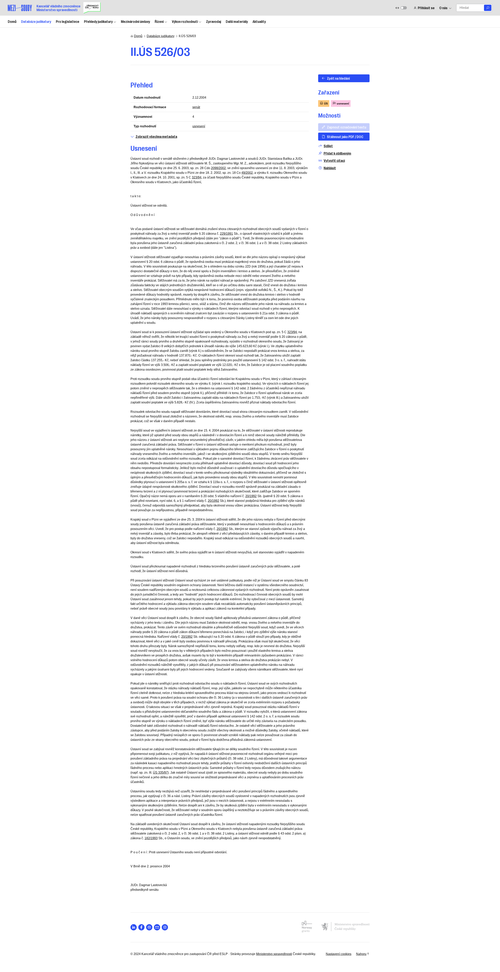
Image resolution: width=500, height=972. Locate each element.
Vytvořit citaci (334, 160)
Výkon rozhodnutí (185, 21)
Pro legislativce (67, 21)
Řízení (159, 21)
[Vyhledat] (487, 8)
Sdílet (328, 146)
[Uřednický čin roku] (92, 7)
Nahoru (361, 954)
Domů (12, 21)
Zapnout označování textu (346, 127)
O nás (443, 8)
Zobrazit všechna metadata (156, 136)
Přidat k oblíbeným (337, 153)
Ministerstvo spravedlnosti (274, 954)
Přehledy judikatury (98, 21)
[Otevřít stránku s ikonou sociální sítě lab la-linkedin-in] (133, 927)
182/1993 (151, 838)
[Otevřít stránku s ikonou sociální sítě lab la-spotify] (149, 927)
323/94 (196, 177)
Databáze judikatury (36, 21)
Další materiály (237, 21)
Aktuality (259, 21)
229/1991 (226, 233)
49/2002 (247, 172)
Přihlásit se (426, 8)
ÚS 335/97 (160, 772)
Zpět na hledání (338, 78)
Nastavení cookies (338, 954)
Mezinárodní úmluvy (135, 21)
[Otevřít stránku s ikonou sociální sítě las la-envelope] (157, 927)
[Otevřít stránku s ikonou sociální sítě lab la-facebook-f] (141, 927)
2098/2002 (218, 168)
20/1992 (251, 496)
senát (196, 107)
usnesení (198, 126)
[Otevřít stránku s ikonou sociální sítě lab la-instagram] (165, 927)
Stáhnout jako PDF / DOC (345, 136)
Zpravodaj (213, 21)
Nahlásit (330, 168)
